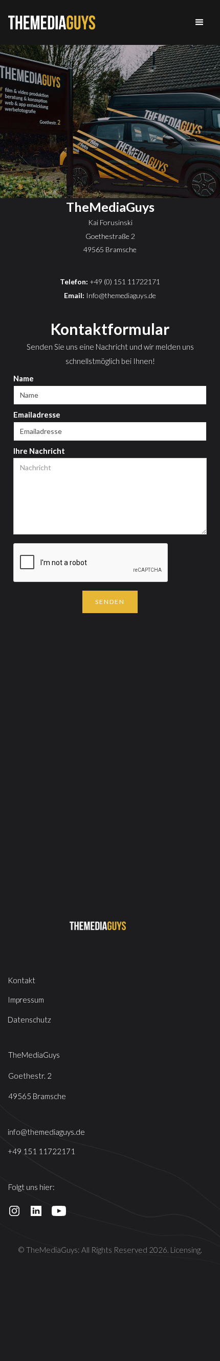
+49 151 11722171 (41, 1151)
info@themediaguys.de (46, 1131)
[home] (51, 22)
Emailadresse (36, 414)
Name (23, 378)
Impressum (26, 999)
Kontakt (21, 980)
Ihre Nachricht (39, 450)
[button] (199, 22)
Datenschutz (29, 1019)
